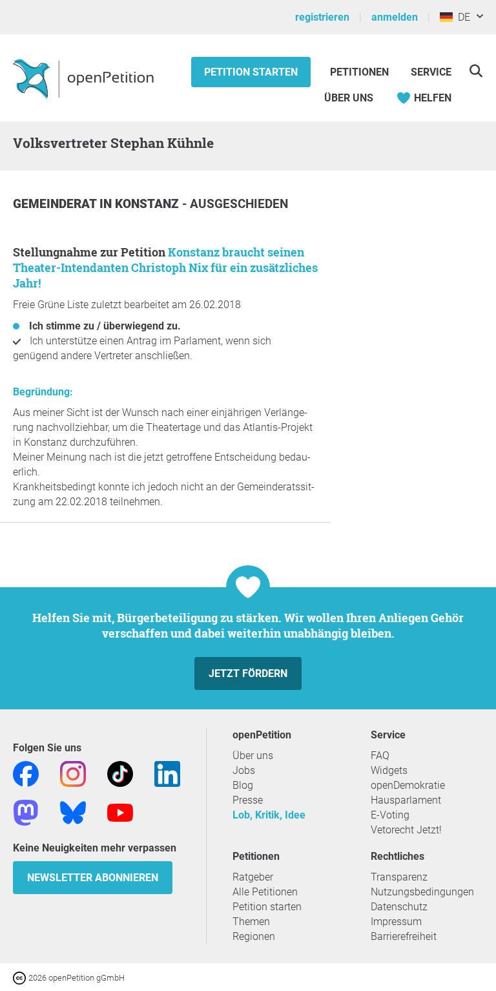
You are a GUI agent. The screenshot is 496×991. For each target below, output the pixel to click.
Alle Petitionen (265, 892)
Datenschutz (399, 907)
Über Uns (348, 98)
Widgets (389, 770)
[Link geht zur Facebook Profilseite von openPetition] (26, 773)
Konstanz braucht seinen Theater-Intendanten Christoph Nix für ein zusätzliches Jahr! (165, 267)
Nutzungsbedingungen (422, 892)
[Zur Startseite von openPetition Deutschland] (85, 78)
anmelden (394, 17)
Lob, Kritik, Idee (268, 815)
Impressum (396, 921)
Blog (242, 785)
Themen (251, 921)
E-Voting (390, 815)
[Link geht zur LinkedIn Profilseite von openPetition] (167, 773)
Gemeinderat (56, 203)
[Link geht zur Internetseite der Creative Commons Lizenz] (20, 977)
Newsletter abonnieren (92, 877)
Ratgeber (252, 877)
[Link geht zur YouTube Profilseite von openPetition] (120, 812)
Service (431, 72)
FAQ (380, 755)
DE (461, 17)
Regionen (253, 936)
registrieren (322, 17)
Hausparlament (406, 800)
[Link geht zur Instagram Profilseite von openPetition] (73, 773)
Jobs (243, 770)
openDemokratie (408, 785)
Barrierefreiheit (404, 936)
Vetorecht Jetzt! (406, 830)
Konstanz (148, 203)
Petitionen (360, 72)
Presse (247, 800)
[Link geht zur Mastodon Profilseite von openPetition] (26, 812)
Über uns (252, 755)
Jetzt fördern (248, 673)
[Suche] (476, 70)
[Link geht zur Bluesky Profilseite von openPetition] (73, 812)
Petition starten (251, 72)
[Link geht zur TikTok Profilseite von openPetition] (120, 773)
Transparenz (399, 877)
